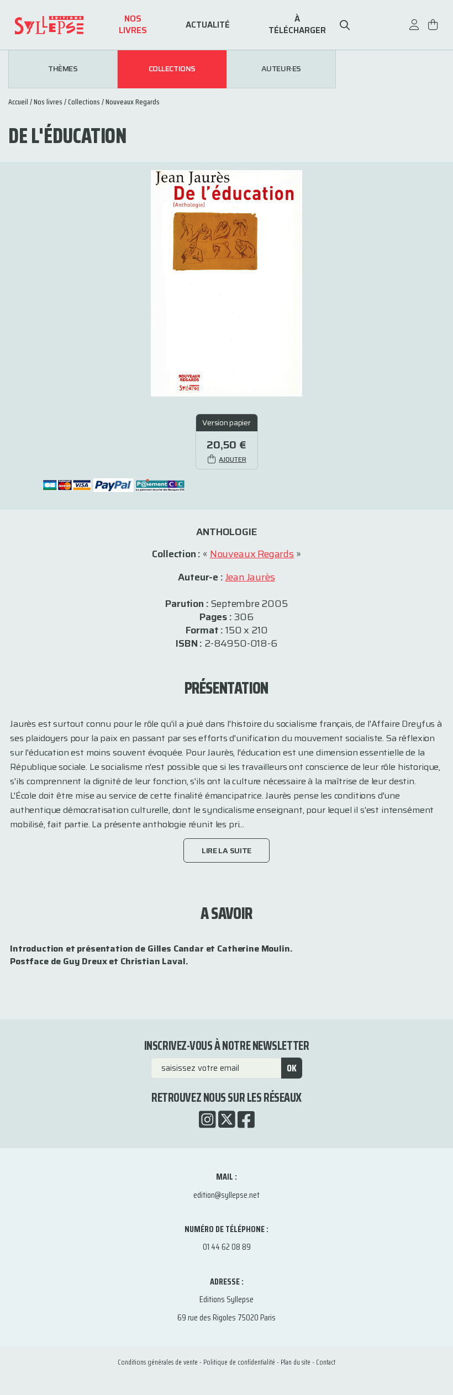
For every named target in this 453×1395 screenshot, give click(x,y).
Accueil (18, 102)
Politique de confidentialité (239, 1362)
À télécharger (297, 24)
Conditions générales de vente (158, 1362)
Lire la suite (226, 850)
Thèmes (62, 69)
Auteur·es (281, 69)
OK (292, 1068)
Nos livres (133, 24)
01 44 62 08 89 (227, 1247)
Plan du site (295, 1362)
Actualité (208, 25)
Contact (325, 1362)
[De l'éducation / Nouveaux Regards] (226, 282)
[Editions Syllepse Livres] (64, 25)
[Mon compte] (414, 30)
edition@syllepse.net (226, 1195)
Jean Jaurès (250, 577)
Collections (172, 69)
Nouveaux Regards (133, 102)
